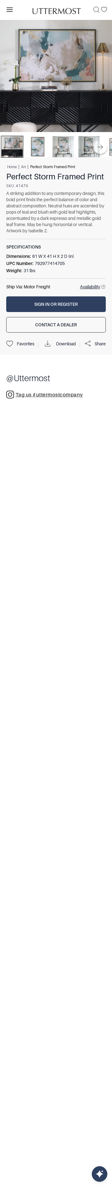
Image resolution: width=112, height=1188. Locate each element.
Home (12, 166)
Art (23, 166)
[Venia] (56, 9)
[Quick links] (99, 1174)
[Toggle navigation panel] (9, 9)
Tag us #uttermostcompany (49, 395)
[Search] (96, 9)
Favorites (25, 343)
